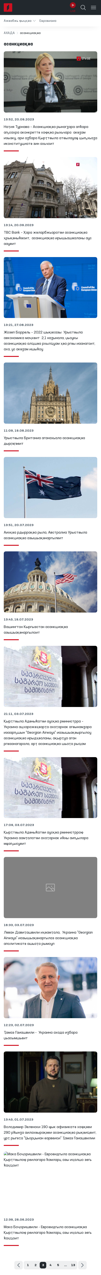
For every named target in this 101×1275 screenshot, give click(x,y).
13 (73, 1265)
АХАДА (9, 33)
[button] (20, 20)
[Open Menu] (93, 7)
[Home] (8, 7)
